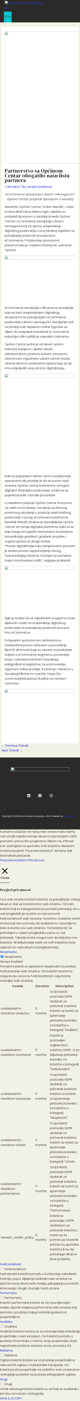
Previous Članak (15, 746)
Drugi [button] (3, 1379)
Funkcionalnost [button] (11, 1264)
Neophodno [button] (8, 952)
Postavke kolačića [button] (13, 860)
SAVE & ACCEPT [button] (11, 1398)
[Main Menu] (8, 17)
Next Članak (12, 750)
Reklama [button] (6, 1350)
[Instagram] (51, 796)
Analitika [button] (6, 1322)
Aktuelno (13, 187)
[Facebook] (40, 796)
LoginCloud (69, 816)
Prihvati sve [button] (36, 860)
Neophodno (13, 957)
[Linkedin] (28, 796)
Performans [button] (8, 1293)
